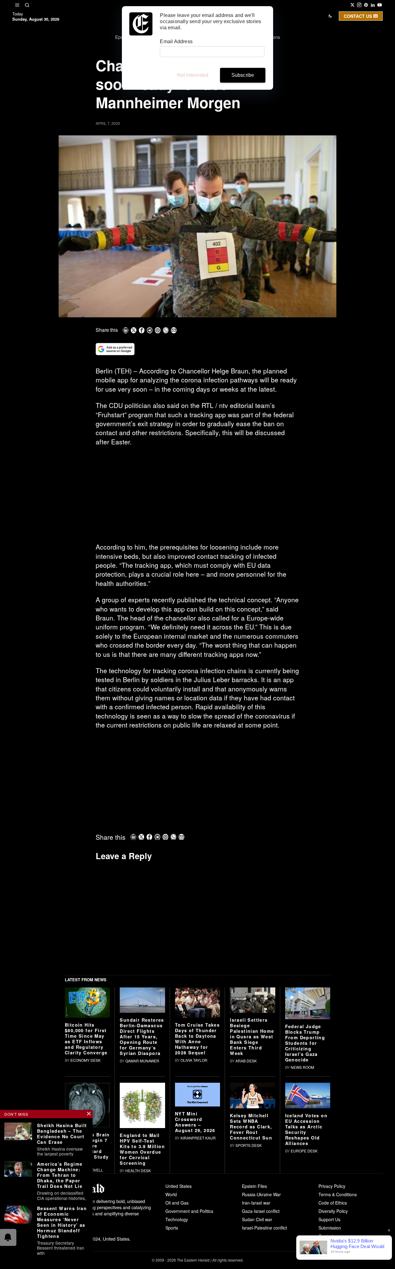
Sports (171, 1228)
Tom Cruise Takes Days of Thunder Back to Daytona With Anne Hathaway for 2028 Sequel (197, 1038)
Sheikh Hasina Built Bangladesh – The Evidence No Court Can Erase (62, 1134)
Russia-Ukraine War (261, 1194)
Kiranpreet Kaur (198, 1137)
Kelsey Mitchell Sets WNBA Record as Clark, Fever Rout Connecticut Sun (251, 1126)
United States (178, 1186)
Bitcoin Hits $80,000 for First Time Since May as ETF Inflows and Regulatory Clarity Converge (86, 1038)
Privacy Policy (331, 1186)
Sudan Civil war (257, 1219)
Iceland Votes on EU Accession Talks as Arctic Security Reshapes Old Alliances (306, 1129)
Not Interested (193, 75)
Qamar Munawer (142, 1060)
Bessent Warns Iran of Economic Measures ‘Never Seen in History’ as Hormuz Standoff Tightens (62, 1222)
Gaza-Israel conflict (261, 1211)
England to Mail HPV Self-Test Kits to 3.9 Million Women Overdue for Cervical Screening (142, 1149)
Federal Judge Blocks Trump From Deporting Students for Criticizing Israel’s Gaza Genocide (305, 1043)
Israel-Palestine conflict (264, 1228)
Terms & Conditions (337, 1194)
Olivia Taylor (194, 1060)
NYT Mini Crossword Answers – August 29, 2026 (195, 1122)
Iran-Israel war (256, 1203)
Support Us (329, 1219)
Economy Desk (85, 1060)
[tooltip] (352, 5)
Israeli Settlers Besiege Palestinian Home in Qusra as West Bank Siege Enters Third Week (252, 1036)
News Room (302, 1067)
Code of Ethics (332, 1203)
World (171, 1194)
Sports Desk (248, 1145)
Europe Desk (304, 1150)
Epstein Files (254, 1186)
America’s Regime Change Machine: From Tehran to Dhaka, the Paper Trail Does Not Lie (59, 1175)
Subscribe (242, 75)
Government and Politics (189, 1211)
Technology (176, 1219)
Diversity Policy (333, 1211)
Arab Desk (246, 1060)
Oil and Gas (177, 1203)
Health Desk (138, 1170)
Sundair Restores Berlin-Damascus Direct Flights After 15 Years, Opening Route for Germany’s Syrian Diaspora (142, 1036)
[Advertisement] (197, 497)
